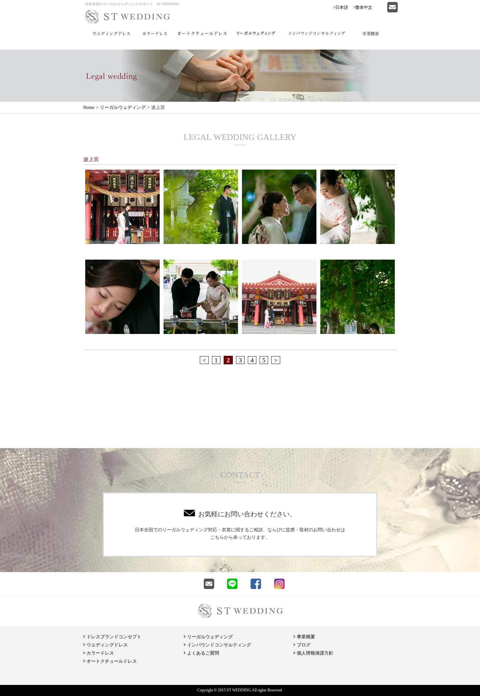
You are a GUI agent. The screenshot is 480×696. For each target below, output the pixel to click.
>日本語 (340, 7)
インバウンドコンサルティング (219, 645)
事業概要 (306, 636)
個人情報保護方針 (315, 653)
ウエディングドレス (107, 645)
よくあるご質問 (203, 653)
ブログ (304, 645)
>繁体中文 (362, 7)
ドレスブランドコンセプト (114, 636)
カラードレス (100, 653)
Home (88, 107)
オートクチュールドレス (112, 661)
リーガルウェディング (123, 107)
